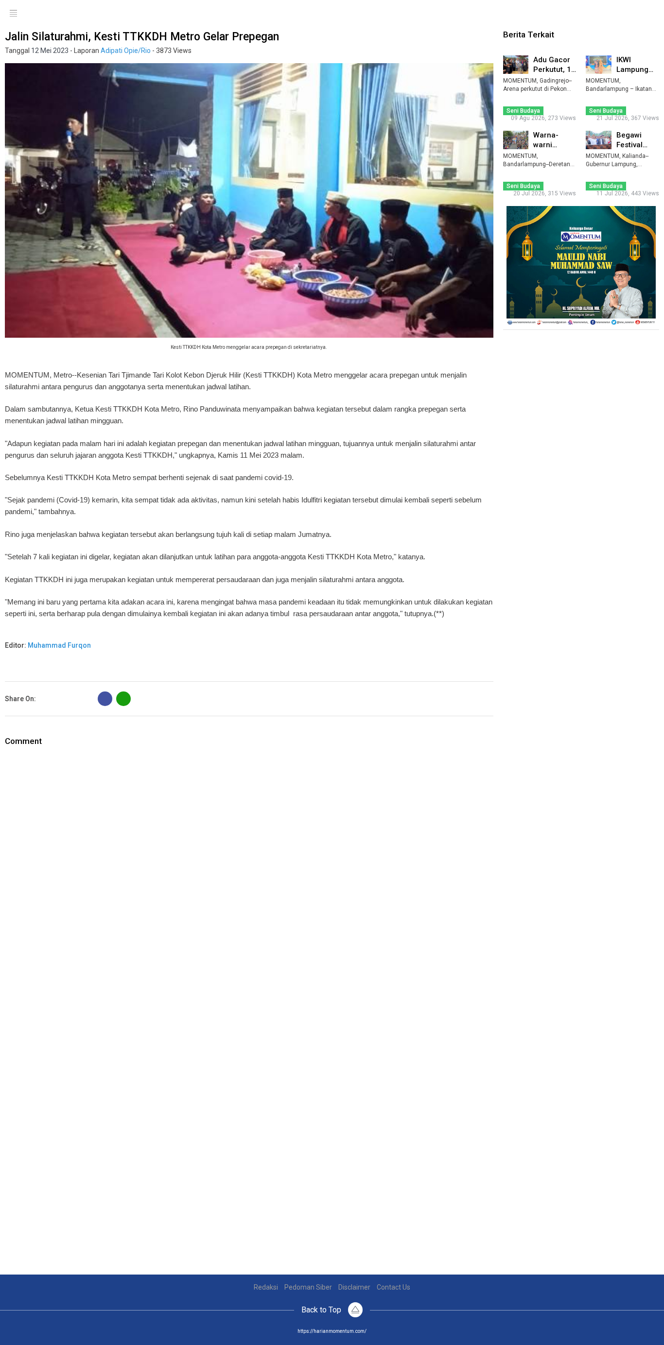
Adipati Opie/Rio (126, 50)
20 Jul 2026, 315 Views (544, 193)
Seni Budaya (523, 110)
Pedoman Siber (308, 1287)
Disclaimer (354, 1287)
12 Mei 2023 (50, 50)
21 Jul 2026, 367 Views (627, 118)
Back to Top (322, 1309)
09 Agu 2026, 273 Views (543, 118)
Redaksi (266, 1287)
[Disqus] (249, 868)
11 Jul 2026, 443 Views (627, 193)
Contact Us (393, 1287)
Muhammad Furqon (59, 645)
